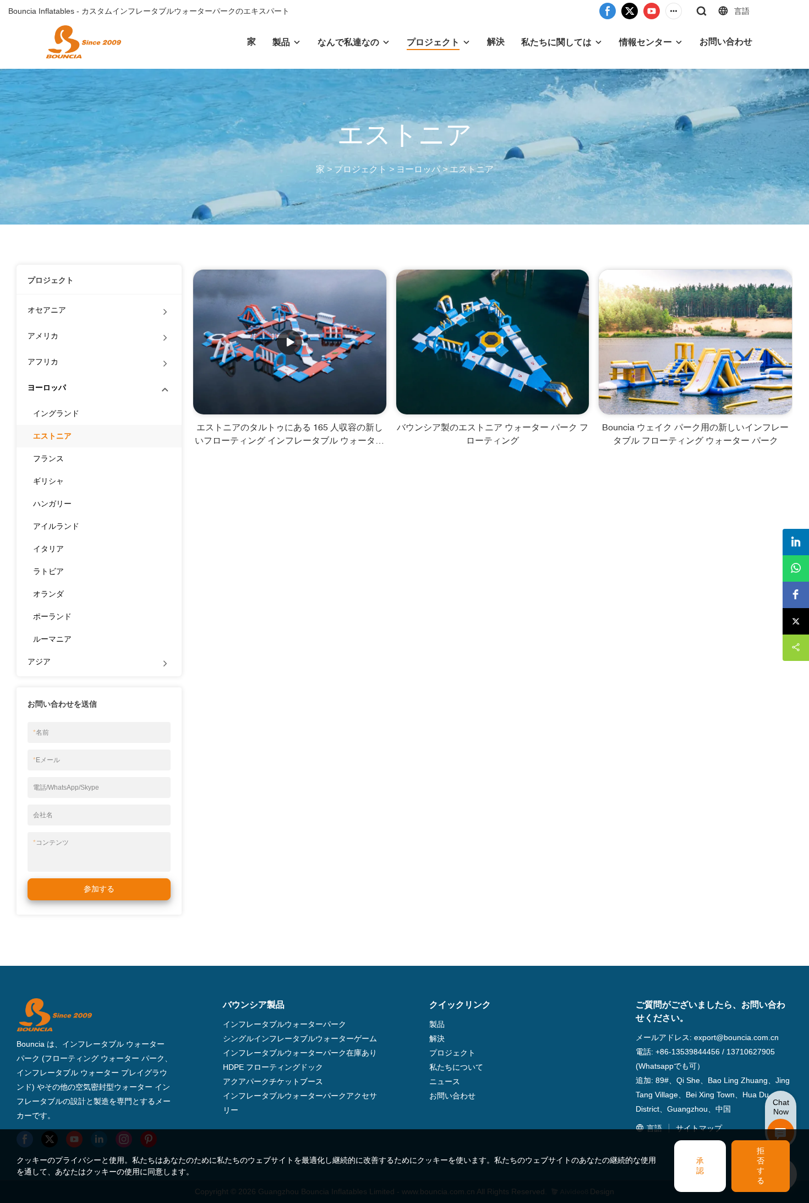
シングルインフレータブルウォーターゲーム (300, 1038)
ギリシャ (48, 481)
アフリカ (43, 361)
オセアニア (47, 309)
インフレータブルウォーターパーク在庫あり (300, 1052)
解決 (496, 41)
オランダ (48, 593)
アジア (39, 661)
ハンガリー (52, 503)
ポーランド (52, 616)
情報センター (645, 42)
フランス (48, 458)
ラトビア (48, 571)
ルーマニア (52, 639)
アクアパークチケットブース (273, 1081)
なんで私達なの (348, 42)
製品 (281, 42)
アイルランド (56, 526)
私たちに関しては (556, 42)
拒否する (760, 1165)
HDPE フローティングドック (273, 1067)
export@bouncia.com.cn (736, 1037)
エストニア (472, 169)
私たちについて (456, 1067)
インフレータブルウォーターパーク (284, 1024)
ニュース (444, 1081)
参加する (99, 888)
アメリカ (43, 335)
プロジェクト (433, 42)
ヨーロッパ (418, 169)
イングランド (56, 413)
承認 (700, 1165)
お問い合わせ (725, 41)
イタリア (48, 548)
